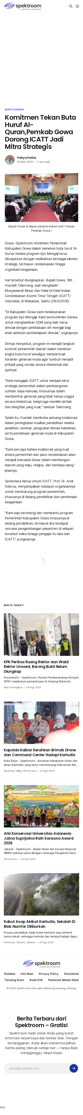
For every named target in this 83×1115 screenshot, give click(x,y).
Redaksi (9, 974)
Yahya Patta (26, 157)
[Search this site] (71, 6)
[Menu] (77, 6)
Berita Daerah (14, 109)
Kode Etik (36, 980)
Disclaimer (71, 974)
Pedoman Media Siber (63, 980)
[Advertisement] (41, 56)
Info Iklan (27, 974)
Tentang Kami (14, 980)
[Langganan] (73, 1068)
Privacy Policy (49, 974)
